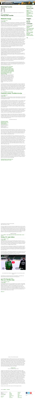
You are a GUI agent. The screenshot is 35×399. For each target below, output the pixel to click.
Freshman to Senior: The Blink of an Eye (11, 93)
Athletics (10, 396)
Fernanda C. (28, 34)
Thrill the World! (31, 28)
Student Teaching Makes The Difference (30, 26)
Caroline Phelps (29, 29)
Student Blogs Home (30, 5)
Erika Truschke (4, 21)
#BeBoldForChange (6, 18)
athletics (5, 234)
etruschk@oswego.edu (6, 14)
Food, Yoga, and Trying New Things (30, 30)
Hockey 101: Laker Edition (8, 237)
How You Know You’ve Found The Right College (30, 33)
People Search (19, 392)
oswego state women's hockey (13, 234)
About (10, 392)
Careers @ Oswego (20, 397)
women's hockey (19, 234)
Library (18, 396)
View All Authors (29, 6)
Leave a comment (10, 278)
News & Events (11, 397)
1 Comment (8, 389)
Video (7, 278)
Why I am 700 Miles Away (7, 280)
